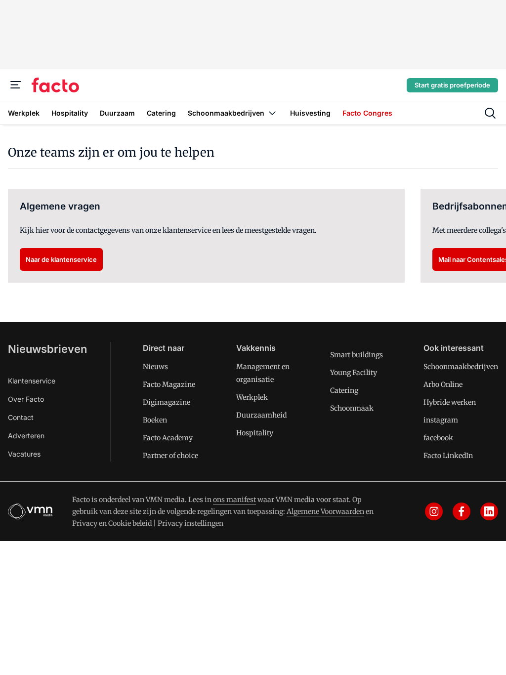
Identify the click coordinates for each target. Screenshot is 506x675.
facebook (438, 437)
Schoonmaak (352, 408)
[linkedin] (489, 511)
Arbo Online (443, 384)
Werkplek (252, 397)
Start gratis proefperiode (452, 85)
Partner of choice (170, 455)
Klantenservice (31, 381)
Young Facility (353, 372)
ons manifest (234, 499)
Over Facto (26, 399)
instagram (440, 420)
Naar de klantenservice (61, 259)
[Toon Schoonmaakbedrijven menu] (272, 113)
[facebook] (461, 511)
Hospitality (254, 432)
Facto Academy (168, 437)
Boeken (155, 420)
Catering (344, 390)
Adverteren (26, 435)
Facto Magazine (169, 384)
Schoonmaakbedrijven (460, 366)
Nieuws (155, 366)
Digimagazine (166, 402)
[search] (490, 113)
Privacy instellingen (190, 523)
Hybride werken (449, 402)
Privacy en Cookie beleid (112, 523)
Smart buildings (356, 354)
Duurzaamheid (261, 415)
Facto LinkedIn (448, 455)
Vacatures (24, 454)
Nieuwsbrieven (47, 348)
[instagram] (434, 511)
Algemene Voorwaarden (325, 511)
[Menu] (16, 85)
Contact (21, 417)
